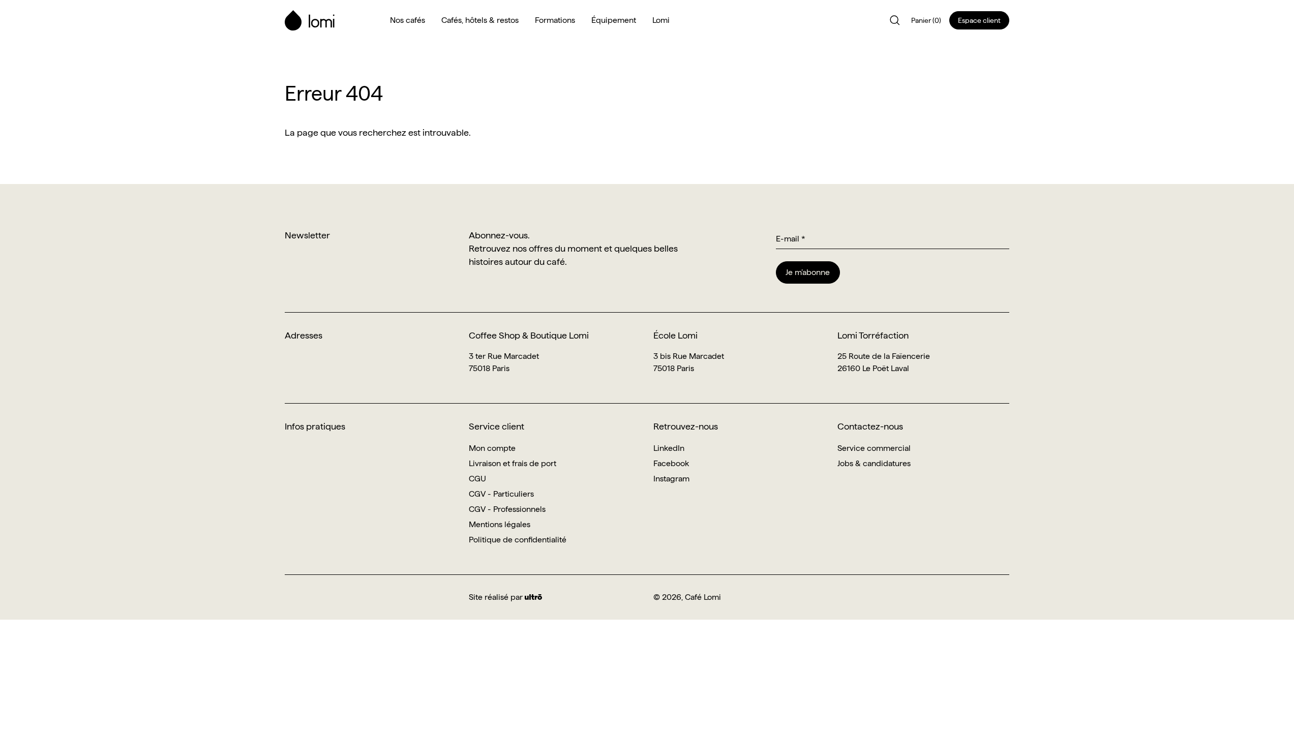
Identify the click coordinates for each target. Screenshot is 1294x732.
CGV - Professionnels (507, 509)
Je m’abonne (808, 272)
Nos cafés (407, 20)
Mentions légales (499, 524)
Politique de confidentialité (517, 539)
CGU (477, 478)
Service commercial (874, 448)
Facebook (671, 463)
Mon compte (492, 448)
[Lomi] (331, 20)
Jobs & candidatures (874, 463)
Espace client (979, 20)
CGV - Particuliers (501, 494)
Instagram (671, 478)
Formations (555, 20)
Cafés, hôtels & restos (480, 20)
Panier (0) (926, 20)
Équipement (613, 20)
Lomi (661, 20)
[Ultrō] (533, 597)
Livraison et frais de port (512, 463)
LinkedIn (668, 448)
